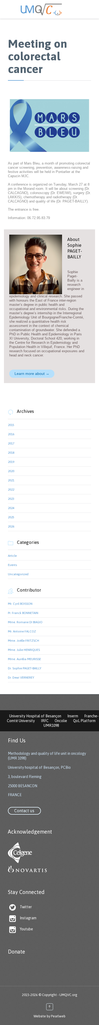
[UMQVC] (49, 9)
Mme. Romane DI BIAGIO (25, 622)
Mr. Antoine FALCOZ (22, 631)
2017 (11, 443)
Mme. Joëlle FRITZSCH (23, 640)
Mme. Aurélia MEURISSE (24, 659)
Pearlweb (58, 1016)
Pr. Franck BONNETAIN (23, 613)
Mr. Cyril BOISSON (20, 604)
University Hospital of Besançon (35, 716)
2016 (11, 434)
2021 (11, 480)
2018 (11, 453)
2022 (11, 489)
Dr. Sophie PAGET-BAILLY (24, 668)
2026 (11, 526)
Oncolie (61, 721)
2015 (11, 425)
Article (12, 556)
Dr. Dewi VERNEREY (21, 677)
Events (12, 565)
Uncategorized (18, 574)
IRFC (45, 721)
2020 (11, 471)
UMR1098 (51, 725)
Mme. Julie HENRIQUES (24, 650)
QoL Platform (84, 721)
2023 (11, 499)
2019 (11, 462)
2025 (11, 517)
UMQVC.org (68, 995)
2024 (11, 508)
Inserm (72, 716)
